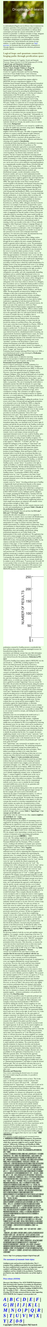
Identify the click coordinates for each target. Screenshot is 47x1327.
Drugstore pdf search (28, 9)
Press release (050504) (11, 1279)
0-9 (19, 1321)
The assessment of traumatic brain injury (18, 1259)
